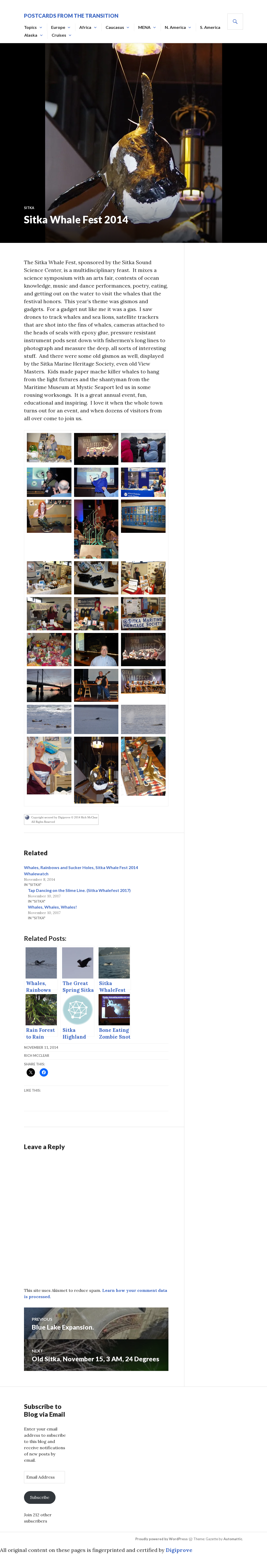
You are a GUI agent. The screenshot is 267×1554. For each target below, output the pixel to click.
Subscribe (39, 1497)
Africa (85, 27)
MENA (144, 27)
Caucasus (115, 27)
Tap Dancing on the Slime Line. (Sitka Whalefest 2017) (79, 890)
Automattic (232, 1539)
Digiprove (179, 1550)
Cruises (59, 35)
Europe (58, 27)
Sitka (29, 208)
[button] (49, 448)
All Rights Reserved (43, 821)
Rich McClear (36, 1055)
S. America (210, 27)
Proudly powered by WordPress (161, 1539)
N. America (175, 27)
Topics (30, 27)
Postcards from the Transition (71, 15)
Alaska (30, 35)
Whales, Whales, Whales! (52, 906)
